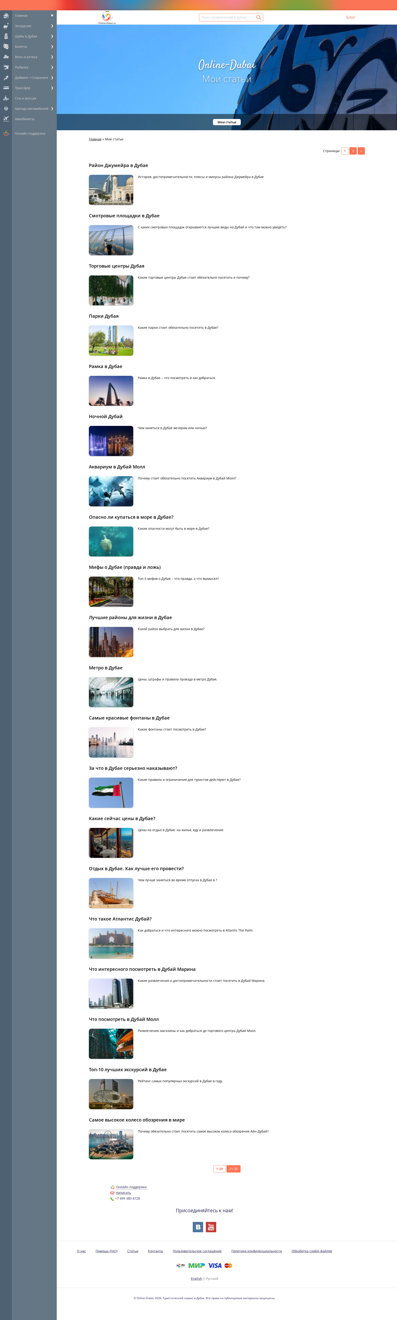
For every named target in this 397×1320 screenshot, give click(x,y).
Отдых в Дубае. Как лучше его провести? (136, 868)
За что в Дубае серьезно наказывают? (133, 768)
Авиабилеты (24, 119)
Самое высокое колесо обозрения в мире (137, 1120)
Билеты (21, 46)
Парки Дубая (104, 316)
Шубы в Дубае (26, 36)
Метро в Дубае (106, 668)
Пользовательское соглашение (197, 1251)
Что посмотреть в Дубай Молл (124, 1019)
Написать (123, 1192)
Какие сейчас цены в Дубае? (122, 818)
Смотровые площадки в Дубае (124, 215)
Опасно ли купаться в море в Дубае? (131, 517)
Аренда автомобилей (31, 108)
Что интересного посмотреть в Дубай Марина (142, 969)
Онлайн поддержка (30, 133)
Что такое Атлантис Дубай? (120, 919)
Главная (21, 15)
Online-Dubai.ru (107, 23)
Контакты (155, 1251)
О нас (81, 1251)
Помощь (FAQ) (107, 1251)
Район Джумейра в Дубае (118, 165)
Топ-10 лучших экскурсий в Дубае (128, 1069)
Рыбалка (21, 67)
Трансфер (22, 88)
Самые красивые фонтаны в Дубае (129, 718)
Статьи (132, 1251)
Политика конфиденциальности (256, 1251)
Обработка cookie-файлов (312, 1251)
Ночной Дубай (106, 416)
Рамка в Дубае (105, 366)
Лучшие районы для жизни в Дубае (130, 617)
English (196, 1278)
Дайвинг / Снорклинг (31, 77)
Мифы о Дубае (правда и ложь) (125, 567)
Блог (350, 17)
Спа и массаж (25, 98)
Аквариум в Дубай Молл (117, 467)
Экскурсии (23, 26)
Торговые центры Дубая (116, 266)
